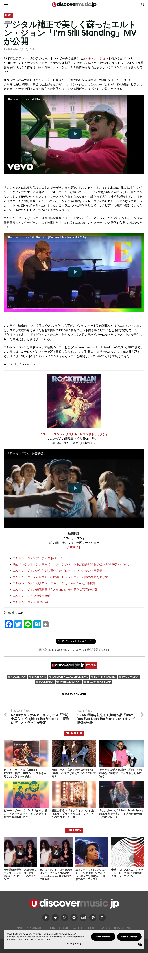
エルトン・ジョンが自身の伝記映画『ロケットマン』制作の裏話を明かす (60, 577)
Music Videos (130, 676)
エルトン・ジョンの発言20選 (32, 595)
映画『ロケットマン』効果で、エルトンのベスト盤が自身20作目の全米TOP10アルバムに (71, 564)
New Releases (34, 928)
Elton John (39, 676)
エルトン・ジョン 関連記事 (30, 602)
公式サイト (74, 547)
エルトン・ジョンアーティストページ (37, 558)
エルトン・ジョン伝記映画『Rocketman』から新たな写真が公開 (55, 589)
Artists (77, 928)
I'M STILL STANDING (105, 676)
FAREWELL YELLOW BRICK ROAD (70, 676)
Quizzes (118, 928)
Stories (50, 928)
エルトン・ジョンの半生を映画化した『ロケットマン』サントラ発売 (57, 570)
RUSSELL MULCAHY (70, 681)
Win (129, 928)
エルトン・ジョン (96, 58)
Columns (64, 928)
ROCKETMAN (46, 681)
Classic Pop (18, 676)
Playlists (104, 928)
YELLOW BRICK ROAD (99, 681)
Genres (91, 928)
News (20, 928)
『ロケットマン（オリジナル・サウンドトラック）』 (74, 434)
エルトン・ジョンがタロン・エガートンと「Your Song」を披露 (54, 583)
